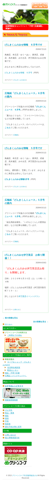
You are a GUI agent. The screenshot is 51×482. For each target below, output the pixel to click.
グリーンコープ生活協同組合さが (25, 475)
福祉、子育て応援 (12, 373)
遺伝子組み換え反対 (13, 427)
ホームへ (8, 324)
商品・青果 (9, 413)
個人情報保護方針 (12, 438)
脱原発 (7, 424)
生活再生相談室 (13, 367)
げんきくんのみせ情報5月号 (17, 179)
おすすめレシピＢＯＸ (14, 386)
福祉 (7, 416)
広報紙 (15, 135)
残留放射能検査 (11, 400)
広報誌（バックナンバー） (16, 376)
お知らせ (16, 309)
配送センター (12, 370)
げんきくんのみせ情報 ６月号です (23, 44)
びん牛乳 (8, 410)
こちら (8, 127)
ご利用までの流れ (14, 335)
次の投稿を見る (40, 322)
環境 (7, 418)
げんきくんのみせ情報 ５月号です (23, 148)
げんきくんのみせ (19, 80)
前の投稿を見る (10, 318)
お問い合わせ (10, 435)
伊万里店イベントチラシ (29, 296)
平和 (7, 421)
